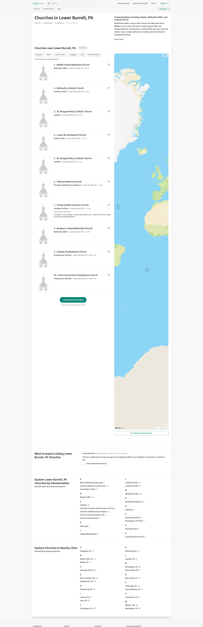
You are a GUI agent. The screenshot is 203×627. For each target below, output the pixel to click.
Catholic (83, 505)
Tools (153, 3)
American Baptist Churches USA (93, 486)
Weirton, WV (130, 605)
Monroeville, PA (131, 570)
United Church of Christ (134, 536)
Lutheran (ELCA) (131, 482)
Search (84, 48)
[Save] (109, 64)
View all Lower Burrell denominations (50, 486)
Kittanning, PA (131, 551)
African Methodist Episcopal (91, 482)
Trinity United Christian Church (73, 212)
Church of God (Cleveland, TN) (92, 515)
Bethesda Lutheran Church (73, 95)
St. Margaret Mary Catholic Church (73, 118)
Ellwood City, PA (86, 581)
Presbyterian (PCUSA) (134, 521)
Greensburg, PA (86, 589)
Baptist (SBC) (85, 497)
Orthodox (129, 509)
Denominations (48, 9)
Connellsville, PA (87, 570)
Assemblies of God (87, 489)
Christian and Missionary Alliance (93, 511)
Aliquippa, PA (85, 551)
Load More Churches (73, 300)
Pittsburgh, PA (131, 586)
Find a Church (123, 3)
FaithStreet (38, 3)
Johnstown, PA (86, 608)
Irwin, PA (83, 600)
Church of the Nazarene (89, 518)
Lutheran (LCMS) (132, 486)
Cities (59, 9)
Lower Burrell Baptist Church (73, 142)
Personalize (164, 9)
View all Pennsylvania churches (47, 551)
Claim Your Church (140, 3)
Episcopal (84, 526)
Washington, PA (131, 608)
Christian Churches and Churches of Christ (97, 508)
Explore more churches (142, 433)
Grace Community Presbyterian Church (73, 282)
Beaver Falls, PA (86, 559)
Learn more (119, 39)
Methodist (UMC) (132, 494)
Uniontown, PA (131, 597)
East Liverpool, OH (87, 578)
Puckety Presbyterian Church (73, 259)
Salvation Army (131, 529)
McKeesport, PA (131, 567)
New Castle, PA (131, 578)
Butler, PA (84, 562)
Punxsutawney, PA (132, 589)
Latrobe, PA (129, 559)
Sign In (163, 3)
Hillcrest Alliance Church (73, 189)
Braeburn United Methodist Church (73, 235)
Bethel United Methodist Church (73, 72)
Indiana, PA (84, 597)
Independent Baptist (88, 534)
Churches (37, 9)
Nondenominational (133, 501)
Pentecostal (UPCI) (132, 517)
